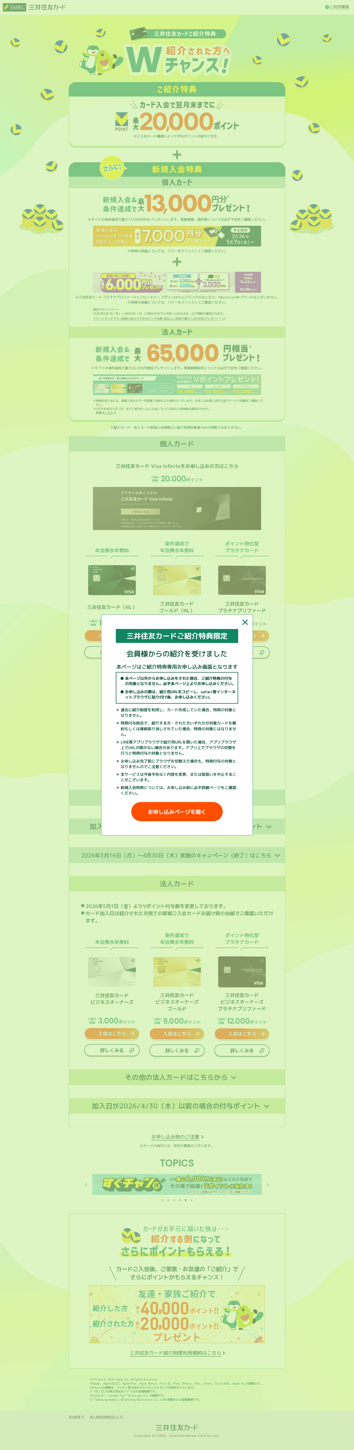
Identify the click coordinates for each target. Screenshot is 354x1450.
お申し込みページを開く (177, 812)
